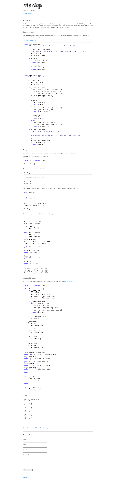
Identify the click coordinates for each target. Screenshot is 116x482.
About (25, 13)
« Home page (27, 477)
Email (24, 444)
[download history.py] (29, 40)
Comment (26, 454)
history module (36, 153)
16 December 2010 (40, 428)
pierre (30, 428)
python (49, 428)
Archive (30, 13)
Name (25, 439)
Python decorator (69, 281)
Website (25, 449)
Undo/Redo (27, 20)
